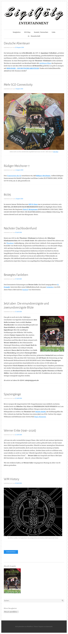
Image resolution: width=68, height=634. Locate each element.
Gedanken (50, 287)
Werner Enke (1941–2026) (20, 430)
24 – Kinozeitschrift (34, 36)
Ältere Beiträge (11, 552)
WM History (11, 479)
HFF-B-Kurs (33, 204)
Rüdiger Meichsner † (17, 166)
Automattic (49, 626)
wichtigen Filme (45, 63)
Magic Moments (40, 417)
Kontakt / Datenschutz (41, 32)
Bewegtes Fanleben (16, 274)
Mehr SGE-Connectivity (18, 84)
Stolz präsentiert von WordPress (24, 626)
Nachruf (25, 290)
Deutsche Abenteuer (17, 43)
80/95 (7, 194)
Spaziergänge (12, 394)
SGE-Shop (27, 32)
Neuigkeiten (16, 32)
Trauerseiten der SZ (14, 176)
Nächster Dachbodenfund (20, 228)
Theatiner (10, 243)
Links (53, 32)
